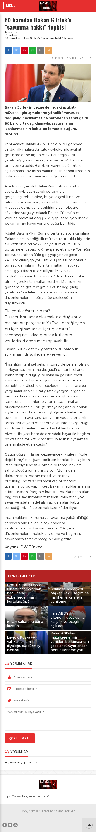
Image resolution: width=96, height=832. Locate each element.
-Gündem (11, 35)
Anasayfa (11, 32)
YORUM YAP (22, 738)
